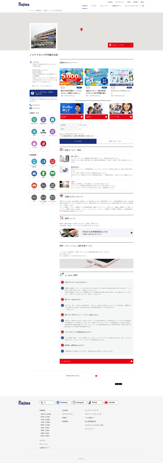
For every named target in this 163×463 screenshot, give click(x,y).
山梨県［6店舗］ (45, 427)
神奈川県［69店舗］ (46, 414)
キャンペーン (104, 6)
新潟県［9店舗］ (45, 436)
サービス (93, 6)
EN (143, 2)
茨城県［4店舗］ (45, 433)
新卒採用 (63, 117)
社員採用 (88, 117)
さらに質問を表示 (65, 361)
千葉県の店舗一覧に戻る (72, 375)
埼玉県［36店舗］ (46, 419)
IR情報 (129, 2)
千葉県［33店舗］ (46, 422)
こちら (93, 290)
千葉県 (45, 10)
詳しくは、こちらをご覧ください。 (43, 86)
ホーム (31, 10)
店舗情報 (84, 6)
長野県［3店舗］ (45, 430)
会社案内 (110, 2)
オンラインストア (130, 6)
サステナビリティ (119, 2)
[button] (142, 5)
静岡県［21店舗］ (46, 425)
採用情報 (135, 2)
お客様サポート (116, 6)
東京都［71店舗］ (46, 417)
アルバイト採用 (114, 117)
